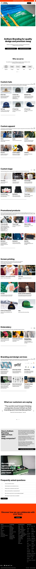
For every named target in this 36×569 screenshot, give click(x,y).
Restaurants (23, 530)
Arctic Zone (28, 533)
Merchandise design (12, 537)
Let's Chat (18, 517)
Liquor (19, 542)
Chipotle (6, 69)
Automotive (19, 529)
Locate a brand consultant (4, 535)
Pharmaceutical (23, 529)
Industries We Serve (21, 524)
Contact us (2, 528)
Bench (28, 548)
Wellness (22, 536)
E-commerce (20, 537)
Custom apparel (11, 528)
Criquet (32, 556)
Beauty (19, 530)
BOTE (32, 528)
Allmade (28, 528)
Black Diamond (29, 553)
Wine (22, 537)
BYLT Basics (33, 536)
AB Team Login (3, 536)
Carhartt (32, 543)
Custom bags (11, 529)
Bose (27, 561)
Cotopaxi (32, 551)
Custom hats (11, 530)
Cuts (32, 558)
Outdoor (22, 527)
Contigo (32, 546)
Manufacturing (20, 543)
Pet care (22, 528)
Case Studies (2, 530)
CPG (18, 534)
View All (4, 498)
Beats (28, 543)
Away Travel (28, 538)
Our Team (2, 527)
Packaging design (11, 536)
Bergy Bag (28, 551)
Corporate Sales (3, 534)
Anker (28, 531)
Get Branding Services (11, 48)
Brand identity (11, 527)
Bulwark (32, 533)
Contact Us (29, 3)
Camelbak (32, 541)
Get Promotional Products (24, 48)
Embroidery (11, 534)
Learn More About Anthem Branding (26, 449)
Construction (20, 535)
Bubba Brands (33, 531)
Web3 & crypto (23, 535)
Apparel (19, 528)
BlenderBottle (29, 556)
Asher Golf (28, 536)
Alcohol (19, 527)
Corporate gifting (11, 535)
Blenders (28, 558)
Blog (1, 529)
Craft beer (19, 536)
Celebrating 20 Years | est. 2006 (18, 0)
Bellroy (28, 546)
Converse (32, 548)
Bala (27, 541)
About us (2, 524)
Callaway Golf (33, 538)
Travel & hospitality (24, 534)
